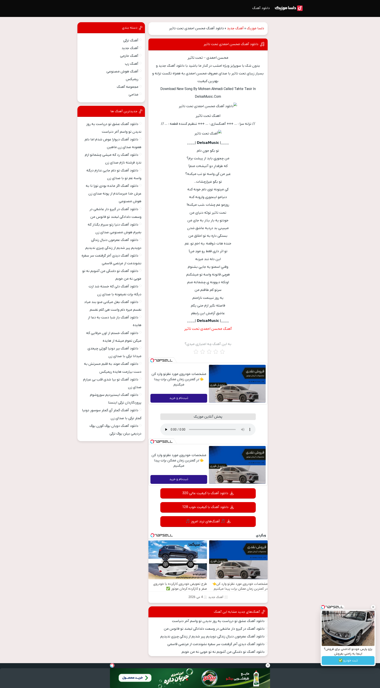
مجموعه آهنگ (127, 87)
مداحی (133, 94)
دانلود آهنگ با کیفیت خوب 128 (205, 507)
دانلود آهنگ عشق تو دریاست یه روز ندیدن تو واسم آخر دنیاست (218, 621)
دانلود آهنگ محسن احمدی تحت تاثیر (231, 44)
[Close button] (373, 607)
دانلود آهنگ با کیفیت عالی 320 (205, 493)
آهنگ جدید (235, 28)
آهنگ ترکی (130, 40)
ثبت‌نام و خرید (178, 398)
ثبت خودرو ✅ (348, 661)
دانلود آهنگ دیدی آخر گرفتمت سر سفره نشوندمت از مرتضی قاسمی (216, 644)
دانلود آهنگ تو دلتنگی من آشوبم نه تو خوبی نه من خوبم (223, 652)
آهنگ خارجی (129, 56)
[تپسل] (152, 360)
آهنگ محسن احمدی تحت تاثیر (208, 329)
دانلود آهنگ (261, 8)
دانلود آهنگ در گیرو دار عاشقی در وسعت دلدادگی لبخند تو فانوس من (214, 629)
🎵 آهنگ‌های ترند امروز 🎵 (205, 521)
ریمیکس (132, 79)
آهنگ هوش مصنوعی (122, 71)
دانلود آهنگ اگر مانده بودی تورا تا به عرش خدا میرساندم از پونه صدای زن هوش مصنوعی (113, 194)
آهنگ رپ (131, 64)
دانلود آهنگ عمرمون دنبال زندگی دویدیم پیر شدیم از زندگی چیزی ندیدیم (212, 636)
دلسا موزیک (255, 28)
